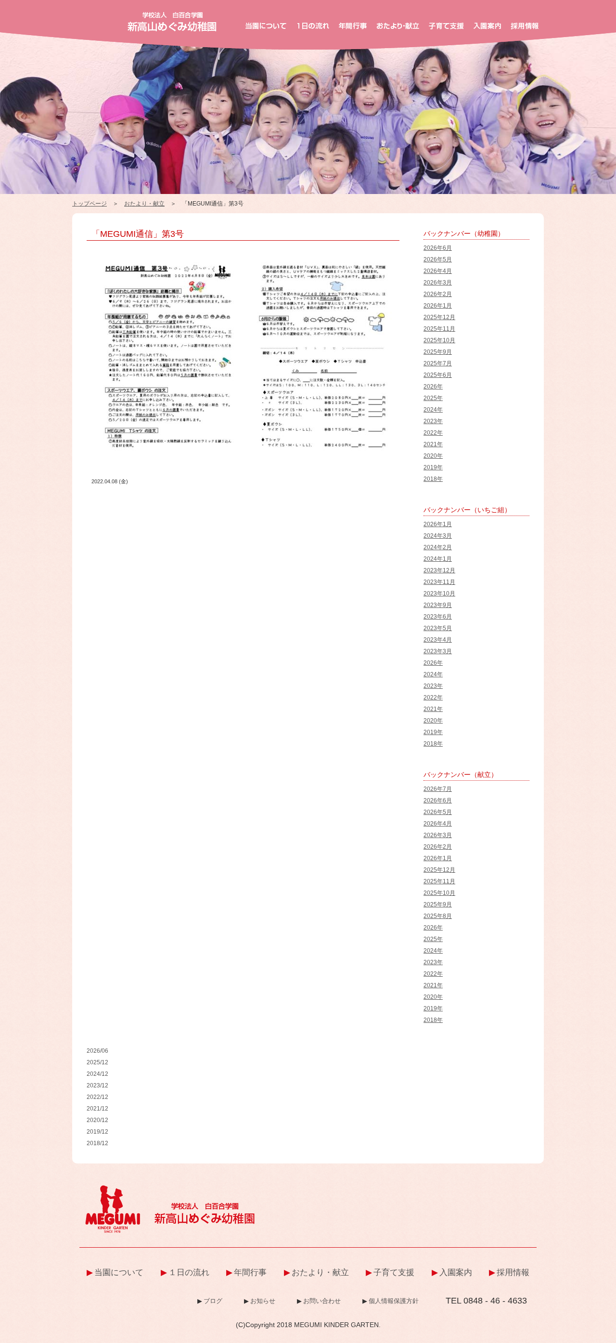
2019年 (433, 467)
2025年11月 (439, 328)
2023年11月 (439, 582)
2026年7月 (438, 789)
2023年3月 (438, 651)
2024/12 (97, 1074)
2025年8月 (438, 916)
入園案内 (455, 1272)
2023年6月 (438, 616)
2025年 (433, 398)
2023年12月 (439, 570)
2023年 (433, 421)
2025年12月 (439, 317)
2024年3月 (438, 535)
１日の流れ (188, 1272)
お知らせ (262, 1300)
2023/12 (97, 1085)
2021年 (433, 444)
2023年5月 (438, 628)
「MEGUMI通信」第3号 (137, 234)
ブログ (213, 1300)
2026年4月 (438, 271)
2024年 (433, 409)
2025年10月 (439, 340)
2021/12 (97, 1108)
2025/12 (97, 1062)
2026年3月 (438, 282)
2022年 (433, 432)
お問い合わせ (322, 1300)
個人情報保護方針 (394, 1300)
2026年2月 (438, 294)
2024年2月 (438, 547)
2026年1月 (438, 305)
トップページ (89, 203)
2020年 (433, 455)
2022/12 (97, 1097)
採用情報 (513, 1272)
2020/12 (97, 1120)
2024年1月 (438, 558)
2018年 (433, 479)
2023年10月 (439, 593)
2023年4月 (438, 639)
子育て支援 (393, 1272)
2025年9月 (438, 352)
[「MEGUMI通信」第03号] (245, 256)
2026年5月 (438, 259)
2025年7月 (438, 363)
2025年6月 (438, 375)
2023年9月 (438, 605)
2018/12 (97, 1143)
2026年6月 (438, 248)
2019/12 (97, 1131)
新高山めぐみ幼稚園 (172, 21)
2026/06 (97, 1050)
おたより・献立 (144, 203)
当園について (118, 1272)
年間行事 (250, 1272)
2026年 (433, 386)
